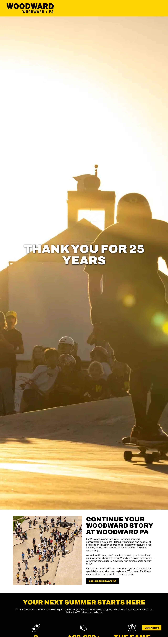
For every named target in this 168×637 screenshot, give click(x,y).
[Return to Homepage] (30, 8)
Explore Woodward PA (102, 581)
